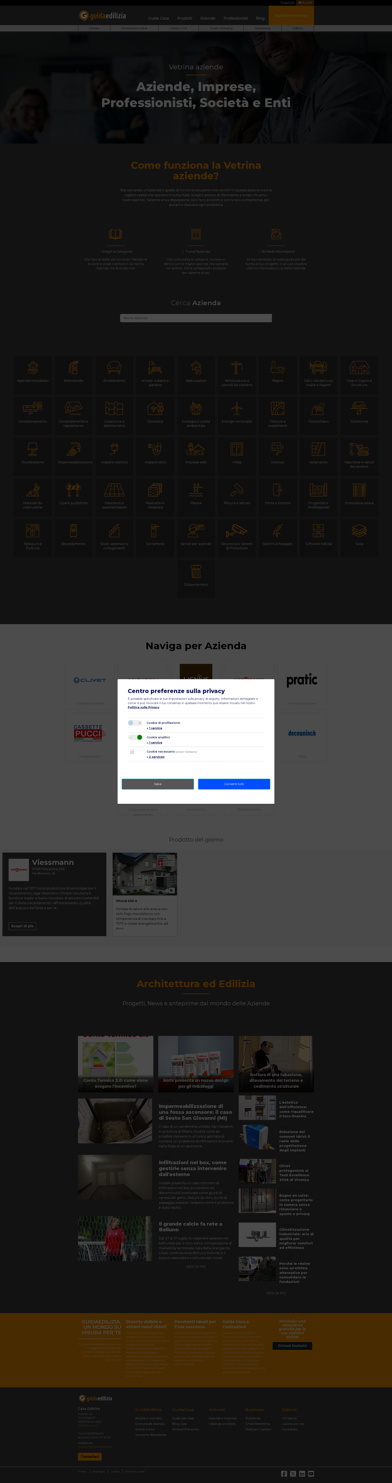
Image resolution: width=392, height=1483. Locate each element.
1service (154, 728)
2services (156, 757)
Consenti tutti (234, 784)
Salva (157, 784)
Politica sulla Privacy (143, 707)
